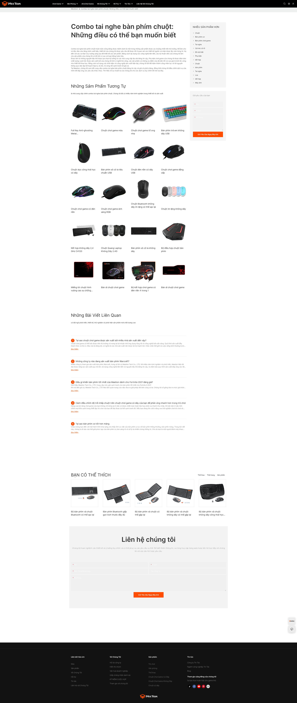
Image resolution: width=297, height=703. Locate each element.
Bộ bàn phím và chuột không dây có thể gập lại (179, 513)
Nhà (72, 664)
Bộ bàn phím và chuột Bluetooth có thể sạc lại (82, 513)
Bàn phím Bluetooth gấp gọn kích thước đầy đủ (115, 513)
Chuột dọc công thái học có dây (83, 171)
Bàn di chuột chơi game (112, 287)
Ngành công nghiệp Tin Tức (198, 667)
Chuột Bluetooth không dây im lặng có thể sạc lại (143, 205)
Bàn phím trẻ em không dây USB (172, 132)
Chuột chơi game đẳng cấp (172, 171)
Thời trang (211, 475)
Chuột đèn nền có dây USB (142, 171)
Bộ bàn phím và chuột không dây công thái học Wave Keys (211, 513)
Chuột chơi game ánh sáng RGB (111, 210)
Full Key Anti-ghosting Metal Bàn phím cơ (82, 132)
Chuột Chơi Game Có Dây (158, 677)
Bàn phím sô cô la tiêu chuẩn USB (112, 171)
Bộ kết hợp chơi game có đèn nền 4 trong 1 (143, 289)
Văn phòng (152, 668)
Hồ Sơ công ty (115, 663)
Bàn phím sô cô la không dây (143, 249)
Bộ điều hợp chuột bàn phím (172, 249)
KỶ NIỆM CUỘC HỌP (118, 679)
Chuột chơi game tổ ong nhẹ (143, 132)
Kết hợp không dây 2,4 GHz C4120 (82, 249)
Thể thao (201, 475)
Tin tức (73, 681)
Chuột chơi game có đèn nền (83, 210)
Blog (189, 671)
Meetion (74, 9)
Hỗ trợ (73, 677)
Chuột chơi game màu (112, 130)
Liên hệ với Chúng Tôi (79, 685)
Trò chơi (151, 664)
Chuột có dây (153, 685)
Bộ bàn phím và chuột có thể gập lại (147, 513)
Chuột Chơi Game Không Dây (160, 681)
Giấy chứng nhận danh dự (120, 675)
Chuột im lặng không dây (173, 209)
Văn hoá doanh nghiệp (119, 671)
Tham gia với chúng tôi (119, 683)
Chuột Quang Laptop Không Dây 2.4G (111, 249)
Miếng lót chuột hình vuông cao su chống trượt (81, 289)
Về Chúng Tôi (76, 672)
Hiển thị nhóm (115, 667)
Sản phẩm (221, 475)
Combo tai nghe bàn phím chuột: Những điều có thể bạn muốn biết (109, 9)
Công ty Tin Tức (193, 663)
